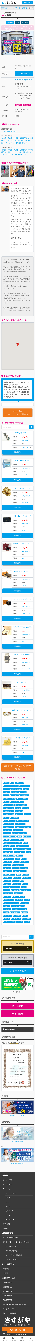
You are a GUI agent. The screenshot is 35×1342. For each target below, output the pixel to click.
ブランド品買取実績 (9, 1246)
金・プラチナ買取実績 (10, 1237)
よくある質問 (7, 1291)
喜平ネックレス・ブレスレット (23, 849)
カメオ (16, 862)
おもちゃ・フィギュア (10, 843)
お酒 (6, 836)
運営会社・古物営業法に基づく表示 (15, 1304)
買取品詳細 (17, 452)
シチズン (26, 808)
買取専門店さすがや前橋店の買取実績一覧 (17, 767)
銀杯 (12, 782)
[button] (31, 171)
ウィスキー (13, 836)
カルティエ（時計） (10, 805)
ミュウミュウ (19, 893)
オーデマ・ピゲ (26, 669)
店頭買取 (18, 1006)
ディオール (7, 896)
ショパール (20, 811)
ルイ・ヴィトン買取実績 (14, 1255)
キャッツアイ (8, 871)
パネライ (15, 792)
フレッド (7, 906)
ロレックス (7, 833)
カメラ (6, 846)
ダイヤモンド (8, 877)
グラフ (15, 896)
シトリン (12, 874)
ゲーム (13, 846)
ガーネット (24, 868)
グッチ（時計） (22, 805)
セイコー (28, 814)
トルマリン (7, 881)
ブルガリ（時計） (9, 824)
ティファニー (8, 915)
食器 (18, 858)
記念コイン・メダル (23, 846)
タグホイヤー (14, 817)
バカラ (24, 858)
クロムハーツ (20, 782)
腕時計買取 (6, 1224)
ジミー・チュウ (15, 912)
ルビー (25, 884)
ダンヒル (20, 855)
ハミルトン (14, 795)
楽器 (20, 843)
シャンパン (24, 475)
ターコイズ (17, 877)
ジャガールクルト (9, 814)
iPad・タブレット (24, 786)
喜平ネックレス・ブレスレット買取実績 (16, 1242)
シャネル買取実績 (11, 1259)
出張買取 (18, 1013)
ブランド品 (15, 890)
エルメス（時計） (22, 798)
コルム (18, 808)
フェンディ (20, 899)
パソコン (7, 890)
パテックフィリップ (23, 820)
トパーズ (16, 881)
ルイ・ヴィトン (26, 585)
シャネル (24, 530)
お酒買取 (6, 1228)
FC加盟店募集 (7, 1300)
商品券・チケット (9, 858)
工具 (11, 852)
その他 (27, 922)
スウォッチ (20, 814)
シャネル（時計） (9, 811)
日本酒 (6, 839)
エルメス (22, 906)
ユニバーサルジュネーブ (20, 833)
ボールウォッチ (19, 830)
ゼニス (6, 817)
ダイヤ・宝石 (25, 724)
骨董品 (23, 852)
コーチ (27, 899)
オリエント (14, 801)
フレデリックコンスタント (24, 827)
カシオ (22, 801)
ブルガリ (24, 752)
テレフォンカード (14, 887)
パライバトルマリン (27, 447)
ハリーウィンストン (10, 820)
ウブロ (6, 795)
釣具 (6, 887)
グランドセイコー (9, 808)
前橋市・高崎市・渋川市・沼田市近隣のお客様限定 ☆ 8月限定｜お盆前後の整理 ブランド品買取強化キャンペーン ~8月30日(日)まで (17, 140)
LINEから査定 (7, 1282)
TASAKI (22, 896)
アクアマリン (24, 862)
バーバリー (17, 915)
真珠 (19, 874)
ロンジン (7, 792)
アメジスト (7, 865)
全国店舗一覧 (7, 1287)
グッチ (6, 912)
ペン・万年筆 (27, 918)
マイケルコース (9, 893)
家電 (26, 843)
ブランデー (14, 839)
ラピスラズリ (17, 884)
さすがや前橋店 (26, 440)
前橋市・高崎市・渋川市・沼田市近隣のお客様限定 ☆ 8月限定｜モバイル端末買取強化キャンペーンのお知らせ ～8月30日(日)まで (17, 152)
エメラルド (7, 868)
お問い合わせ (7, 1295)
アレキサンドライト (19, 865)
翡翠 (22, 881)
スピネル (26, 874)
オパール (16, 868)
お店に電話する (25, 73)
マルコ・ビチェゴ (9, 899)
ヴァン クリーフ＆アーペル (12, 903)
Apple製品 (18, 789)
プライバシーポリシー (10, 1309)
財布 (29, 852)
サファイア (23, 871)
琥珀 (16, 871)
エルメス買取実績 (11, 1251)
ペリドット (7, 884)
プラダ (25, 915)
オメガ (6, 801)
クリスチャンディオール (20, 909)
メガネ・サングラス (10, 922)
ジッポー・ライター (10, 855)
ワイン (22, 839)
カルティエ (24, 558)
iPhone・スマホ (9, 789)
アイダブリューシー (10, 798)
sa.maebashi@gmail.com (23, 79)
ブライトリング (21, 824)
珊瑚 (6, 874)
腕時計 (23, 641)
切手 (6, 852)
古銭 (17, 852)
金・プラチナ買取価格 (17, 971)
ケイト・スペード (25, 890)
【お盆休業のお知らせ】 (10, 131)
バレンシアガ (25, 903)
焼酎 (20, 836)
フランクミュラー (9, 827)
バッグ (24, 887)
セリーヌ (15, 906)
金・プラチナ (25, 502)
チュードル (23, 792)
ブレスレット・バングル (11, 786)
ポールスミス (8, 830)
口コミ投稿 (17, 412)
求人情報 (25, 22)
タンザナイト (27, 877)
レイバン (20, 922)
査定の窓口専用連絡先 (10, 1313)
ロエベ (6, 782)
